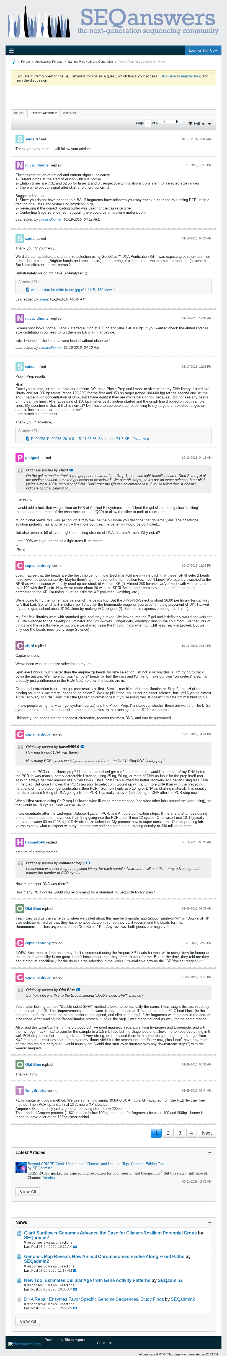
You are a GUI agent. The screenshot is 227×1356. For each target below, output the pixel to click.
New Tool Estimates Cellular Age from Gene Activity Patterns (87, 1280)
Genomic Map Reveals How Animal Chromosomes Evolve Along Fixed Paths (104, 1256)
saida (29, 139)
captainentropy (38, 566)
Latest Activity (43, 113)
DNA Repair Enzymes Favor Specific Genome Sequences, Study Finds (94, 1299)
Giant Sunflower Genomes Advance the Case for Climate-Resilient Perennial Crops (110, 1233)
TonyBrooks (35, 1091)
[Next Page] (177, 121)
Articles (49, 1178)
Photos (69, 113)
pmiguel (32, 458)
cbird (29, 646)
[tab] (19, 113)
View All (28, 1191)
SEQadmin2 (42, 1168)
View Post (71, 470)
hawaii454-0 (35, 842)
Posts (19, 113)
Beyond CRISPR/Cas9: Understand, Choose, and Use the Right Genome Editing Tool (96, 1164)
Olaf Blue (33, 908)
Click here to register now (180, 76)
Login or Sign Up (202, 50)
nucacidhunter (37, 165)
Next (207, 1133)
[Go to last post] (75, 1247)
